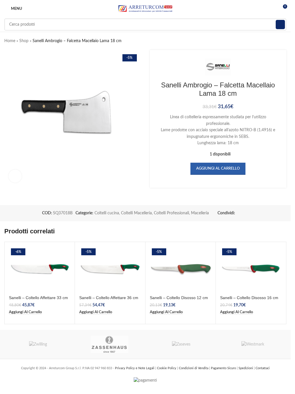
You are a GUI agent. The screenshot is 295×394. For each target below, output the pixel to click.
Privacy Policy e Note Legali (135, 368)
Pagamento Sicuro (224, 368)
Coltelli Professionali (171, 213)
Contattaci (263, 368)
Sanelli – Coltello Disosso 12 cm (179, 297)
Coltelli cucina (106, 213)
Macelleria (200, 213)
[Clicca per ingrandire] (15, 176)
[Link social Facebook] (238, 213)
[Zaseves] (181, 344)
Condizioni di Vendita (194, 368)
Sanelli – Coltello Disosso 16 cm (249, 297)
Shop (24, 41)
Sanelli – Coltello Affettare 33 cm (38, 297)
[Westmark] (253, 344)
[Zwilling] (38, 344)
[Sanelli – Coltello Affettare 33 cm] (39, 269)
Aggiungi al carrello (218, 168)
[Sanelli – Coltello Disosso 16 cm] (250, 269)
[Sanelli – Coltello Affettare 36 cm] (110, 269)
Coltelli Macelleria (136, 213)
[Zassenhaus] (109, 344)
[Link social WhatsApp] (245, 213)
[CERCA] (280, 24)
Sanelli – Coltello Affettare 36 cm (108, 297)
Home (9, 41)
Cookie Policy (167, 368)
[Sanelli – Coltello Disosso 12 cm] (180, 269)
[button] (25, 312)
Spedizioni (246, 368)
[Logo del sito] (145, 9)
